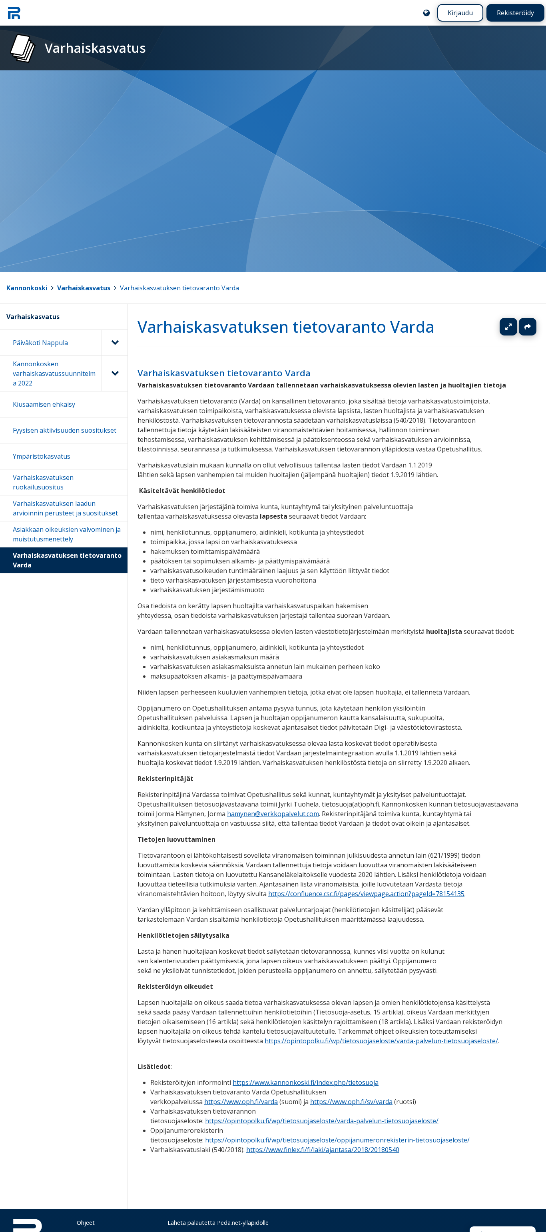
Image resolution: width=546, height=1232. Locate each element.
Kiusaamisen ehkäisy (44, 404)
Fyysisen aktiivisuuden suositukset (64, 430)
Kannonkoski (27, 288)
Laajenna (516, 326)
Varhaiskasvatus (83, 288)
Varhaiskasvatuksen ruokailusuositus (43, 482)
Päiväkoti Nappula (40, 342)
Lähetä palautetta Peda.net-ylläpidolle (218, 1222)
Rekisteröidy (515, 12)
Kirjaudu (460, 12)
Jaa (527, 326)
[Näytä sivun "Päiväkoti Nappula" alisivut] (115, 342)
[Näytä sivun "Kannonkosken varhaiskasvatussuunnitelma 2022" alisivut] (115, 373)
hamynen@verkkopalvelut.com (273, 813)
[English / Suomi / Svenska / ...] (426, 12)
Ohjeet (86, 1222)
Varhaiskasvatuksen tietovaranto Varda (179, 288)
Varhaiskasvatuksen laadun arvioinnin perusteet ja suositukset (65, 508)
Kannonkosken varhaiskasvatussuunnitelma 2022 (54, 373)
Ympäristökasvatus (41, 456)
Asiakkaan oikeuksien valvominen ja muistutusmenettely (67, 534)
